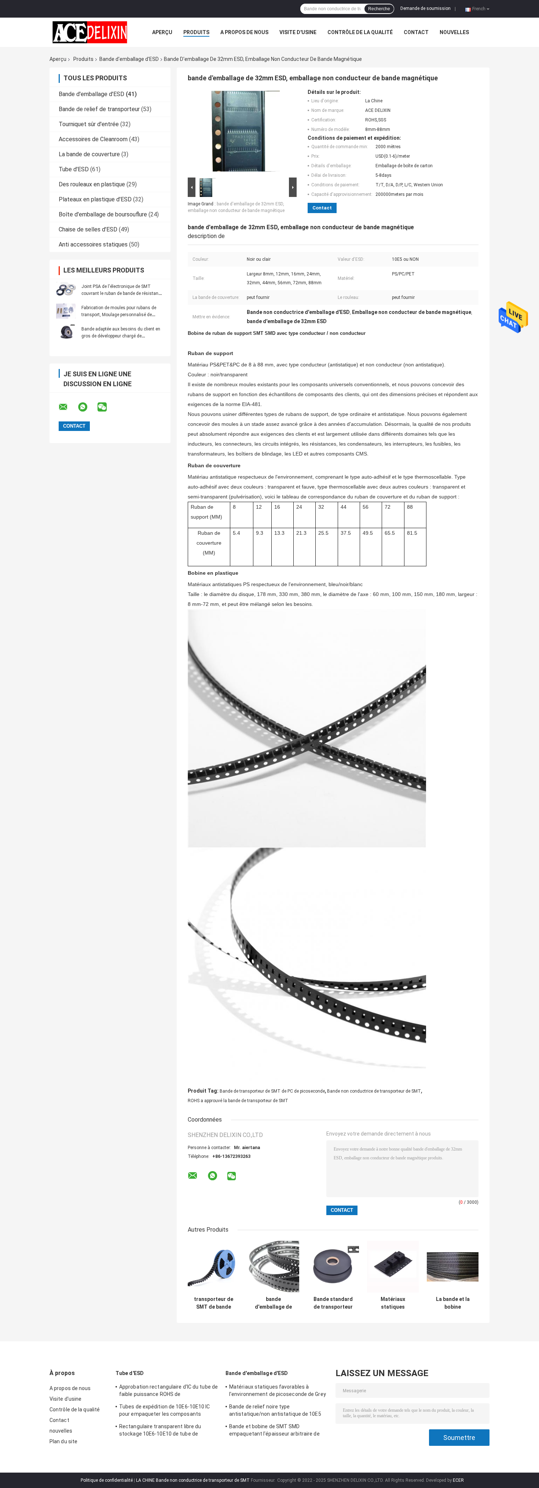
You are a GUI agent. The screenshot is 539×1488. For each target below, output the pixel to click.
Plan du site (63, 1441)
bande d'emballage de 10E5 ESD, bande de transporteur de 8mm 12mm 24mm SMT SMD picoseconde (273, 1303)
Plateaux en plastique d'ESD (95, 199)
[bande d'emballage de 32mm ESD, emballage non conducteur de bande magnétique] (239, 132)
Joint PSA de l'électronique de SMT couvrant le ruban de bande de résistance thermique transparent (122, 293)
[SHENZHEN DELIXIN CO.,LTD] (90, 32)
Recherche (379, 8)
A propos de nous (244, 32)
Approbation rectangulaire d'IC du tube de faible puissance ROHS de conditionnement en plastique (168, 1391)
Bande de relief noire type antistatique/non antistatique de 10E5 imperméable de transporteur (275, 1411)
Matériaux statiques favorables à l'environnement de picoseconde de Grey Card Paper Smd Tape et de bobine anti (277, 1391)
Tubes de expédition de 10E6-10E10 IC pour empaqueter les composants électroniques (164, 1411)
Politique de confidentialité (107, 1480)
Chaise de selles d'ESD (88, 229)
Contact (416, 32)
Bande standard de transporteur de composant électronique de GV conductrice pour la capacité (333, 1303)
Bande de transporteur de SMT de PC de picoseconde (272, 1091)
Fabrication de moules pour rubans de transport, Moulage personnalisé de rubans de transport (118, 314)
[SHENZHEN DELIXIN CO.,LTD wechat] (107, 407)
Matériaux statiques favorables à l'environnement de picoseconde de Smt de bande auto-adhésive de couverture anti (392, 1303)
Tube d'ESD (74, 169)
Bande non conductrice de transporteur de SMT (374, 1091)
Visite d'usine (297, 32)
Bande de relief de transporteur (99, 109)
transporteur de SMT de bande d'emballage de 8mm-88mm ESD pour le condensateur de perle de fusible (214, 1303)
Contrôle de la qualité (360, 32)
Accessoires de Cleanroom (93, 139)
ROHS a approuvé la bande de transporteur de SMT (238, 1100)
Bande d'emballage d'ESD (129, 59)
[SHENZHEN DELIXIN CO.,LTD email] (68, 407)
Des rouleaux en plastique (92, 184)
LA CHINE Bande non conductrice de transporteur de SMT (193, 1480)
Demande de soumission (425, 8)
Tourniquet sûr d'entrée (89, 124)
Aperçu (162, 32)
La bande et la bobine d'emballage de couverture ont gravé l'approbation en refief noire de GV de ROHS (452, 1303)
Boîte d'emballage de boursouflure (103, 214)
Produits (196, 32)
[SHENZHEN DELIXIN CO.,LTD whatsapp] (87, 407)
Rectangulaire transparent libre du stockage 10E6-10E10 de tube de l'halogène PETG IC (160, 1431)
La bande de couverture (89, 154)
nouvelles (454, 32)
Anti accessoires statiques (93, 244)
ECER (458, 1480)
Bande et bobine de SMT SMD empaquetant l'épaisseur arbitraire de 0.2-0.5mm (274, 1431)
